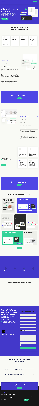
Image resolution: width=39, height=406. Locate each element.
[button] (19, 365)
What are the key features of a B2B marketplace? (12, 367)
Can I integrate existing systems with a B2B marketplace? (13, 369)
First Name (22, 313)
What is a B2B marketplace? (9, 364)
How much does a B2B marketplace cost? (11, 372)
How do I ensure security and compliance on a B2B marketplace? (14, 374)
